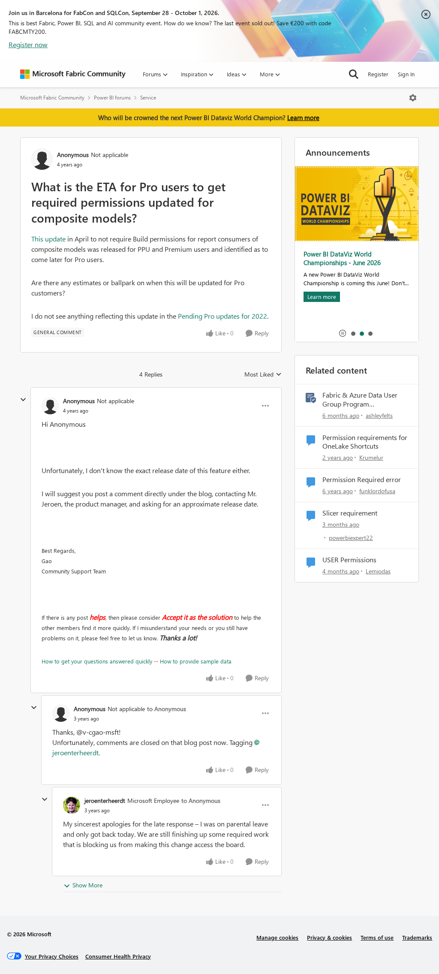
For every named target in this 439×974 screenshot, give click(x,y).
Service (148, 97)
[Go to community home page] (73, 74)
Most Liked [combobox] (263, 374)
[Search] (354, 74)
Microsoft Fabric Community (52, 97)
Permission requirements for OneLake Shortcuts (364, 442)
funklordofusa (377, 491)
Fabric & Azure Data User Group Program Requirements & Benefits (359, 400)
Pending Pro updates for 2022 (222, 315)
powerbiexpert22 (351, 538)
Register (378, 74)
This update (48, 238)
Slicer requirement (349, 513)
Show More (87, 885)
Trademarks (417, 937)
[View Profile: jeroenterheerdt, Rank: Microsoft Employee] (71, 805)
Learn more (303, 117)
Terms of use (377, 937)
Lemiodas (378, 571)
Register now (28, 44)
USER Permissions (349, 559)
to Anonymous (166, 709)
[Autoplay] (342, 333)
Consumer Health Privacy (118, 956)
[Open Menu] (413, 98)
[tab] (353, 333)
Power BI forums (112, 97)
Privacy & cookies (329, 937)
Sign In (406, 74)
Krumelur (371, 457)
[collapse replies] (23, 400)
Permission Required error (361, 479)
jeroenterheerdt (104, 800)
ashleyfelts (379, 415)
